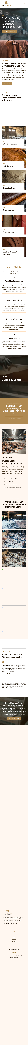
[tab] (14, 478)
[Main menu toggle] (24, 3)
